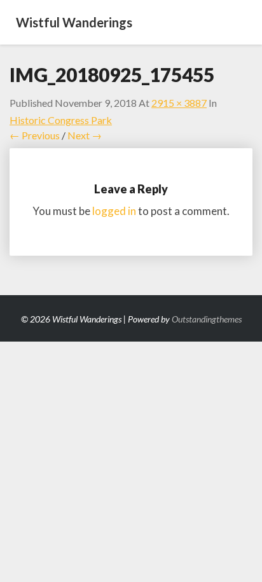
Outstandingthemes (207, 319)
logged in (114, 211)
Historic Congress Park (61, 120)
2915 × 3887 (179, 103)
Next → (84, 135)
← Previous (35, 135)
